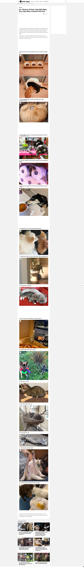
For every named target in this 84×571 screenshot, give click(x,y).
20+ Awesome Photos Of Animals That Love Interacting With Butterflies (25, 563)
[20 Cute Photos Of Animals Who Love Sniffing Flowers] (42, 557)
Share (20, 55)
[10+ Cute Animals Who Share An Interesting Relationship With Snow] (25, 527)
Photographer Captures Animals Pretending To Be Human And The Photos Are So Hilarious (41, 549)
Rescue (41, 1)
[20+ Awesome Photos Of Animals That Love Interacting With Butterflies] (25, 557)
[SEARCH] (65, 1)
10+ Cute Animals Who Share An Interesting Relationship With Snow (25, 533)
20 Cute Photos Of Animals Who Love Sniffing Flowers (41, 563)
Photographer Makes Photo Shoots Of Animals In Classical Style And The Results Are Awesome (41, 534)
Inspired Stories (45, 1)
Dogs (32, 1)
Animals (37, 1)
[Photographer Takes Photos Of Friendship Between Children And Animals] (25, 542)
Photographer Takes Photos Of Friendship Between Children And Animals (25, 548)
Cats (34, 1)
